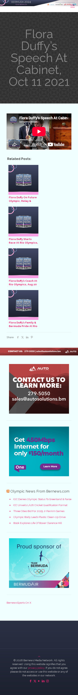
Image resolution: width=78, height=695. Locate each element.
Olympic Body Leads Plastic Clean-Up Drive (39, 517)
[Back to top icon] (39, 656)
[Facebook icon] (30, 681)
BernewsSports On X (19, 602)
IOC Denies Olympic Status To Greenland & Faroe (42, 499)
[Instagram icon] (47, 681)
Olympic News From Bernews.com (39, 491)
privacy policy (36, 667)
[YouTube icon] (39, 681)
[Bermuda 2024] (39, 6)
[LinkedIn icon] (43, 681)
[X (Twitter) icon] (34, 681)
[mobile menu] (72, 6)
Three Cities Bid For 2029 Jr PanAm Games (38, 511)
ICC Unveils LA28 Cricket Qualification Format (40, 505)
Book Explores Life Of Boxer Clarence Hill (37, 523)
